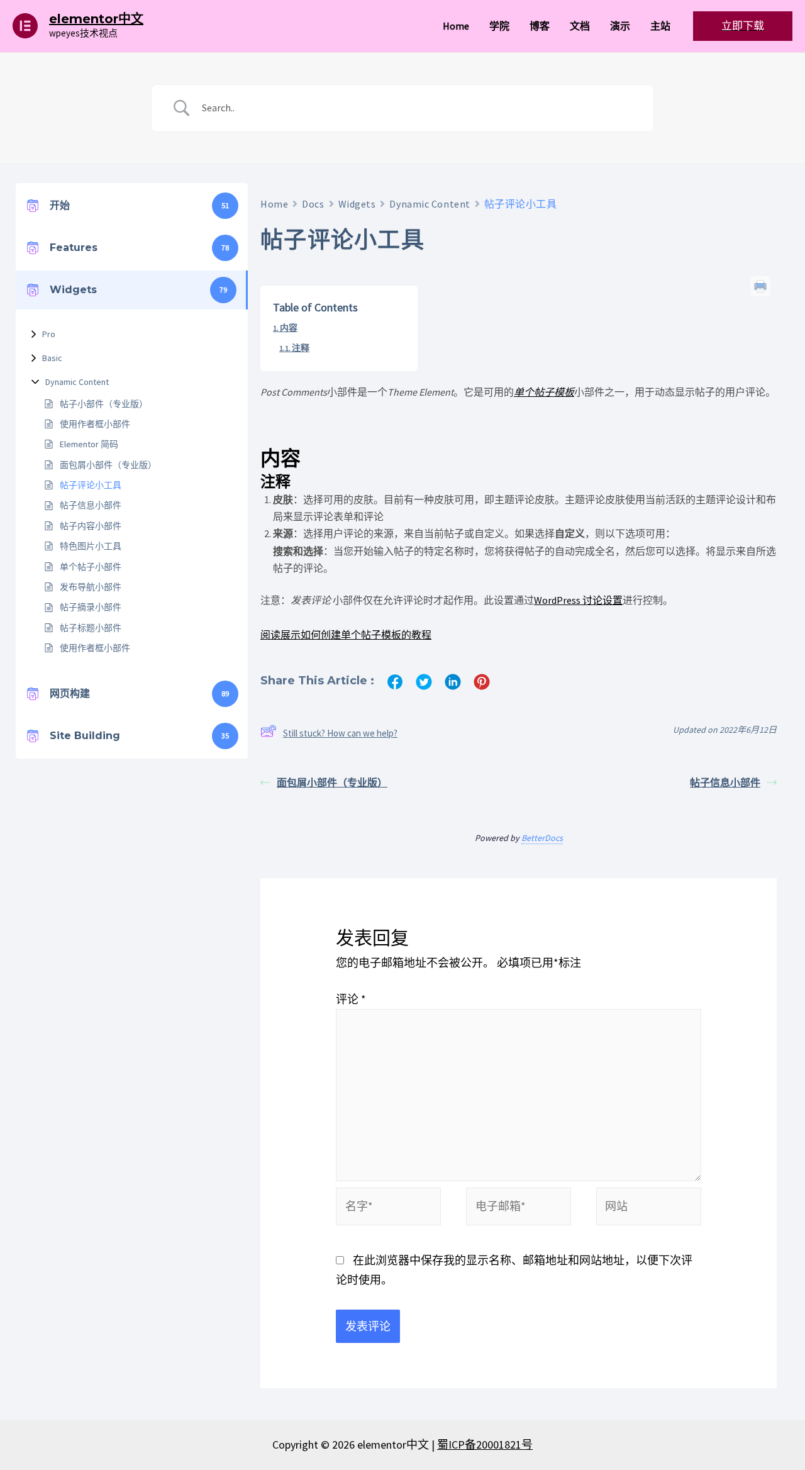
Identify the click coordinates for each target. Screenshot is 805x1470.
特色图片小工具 (90, 546)
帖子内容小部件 (90, 526)
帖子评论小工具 (90, 485)
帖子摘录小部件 (90, 607)
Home (274, 204)
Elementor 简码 (89, 444)
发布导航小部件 (90, 587)
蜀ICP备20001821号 (485, 1444)
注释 (300, 348)
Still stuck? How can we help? (340, 733)
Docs (313, 204)
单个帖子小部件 (90, 566)
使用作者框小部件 (95, 424)
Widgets (357, 204)
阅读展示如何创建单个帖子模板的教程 (345, 634)
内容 (288, 327)
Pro (48, 334)
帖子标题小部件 (90, 627)
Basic (52, 358)
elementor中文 (96, 18)
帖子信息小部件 (90, 505)
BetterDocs (542, 838)
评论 (351, 999)
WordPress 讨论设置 (578, 600)
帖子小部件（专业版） (104, 403)
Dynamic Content (77, 381)
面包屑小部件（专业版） (108, 465)
